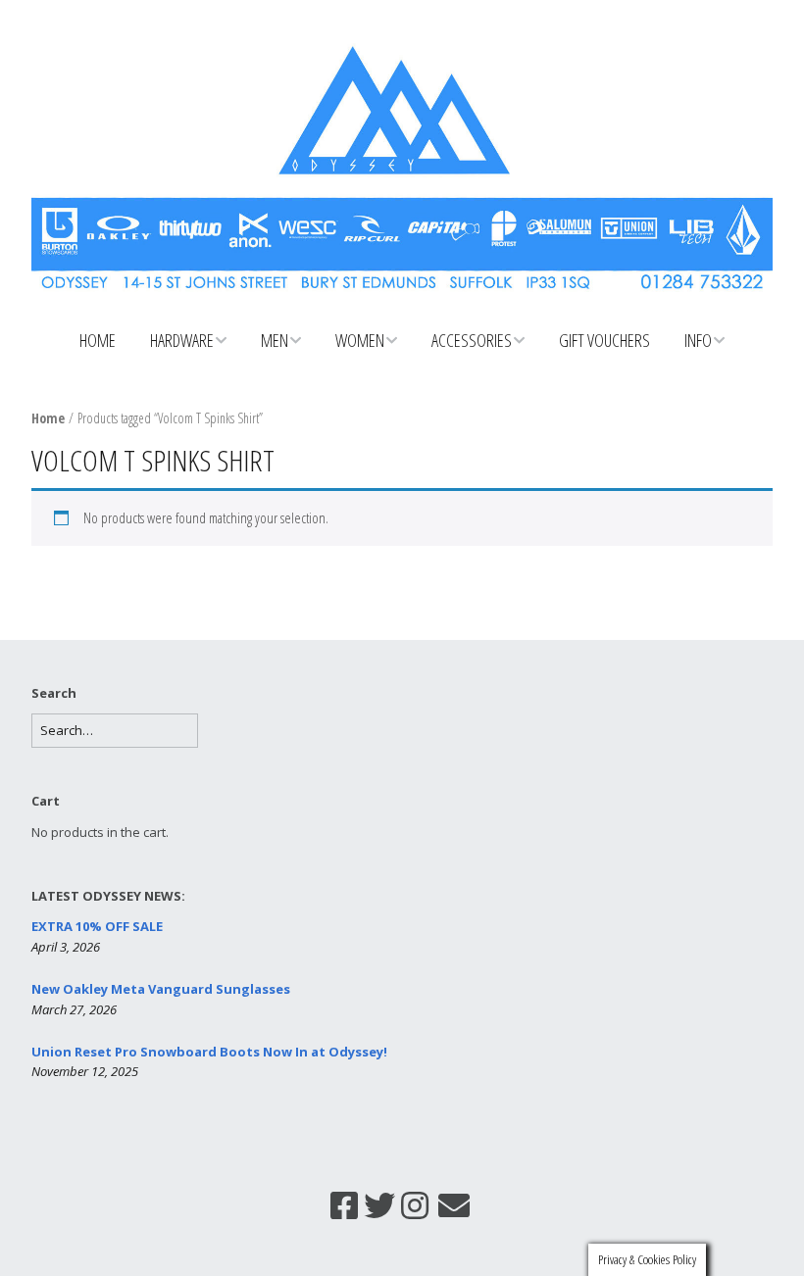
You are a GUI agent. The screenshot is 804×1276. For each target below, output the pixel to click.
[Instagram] (414, 1205)
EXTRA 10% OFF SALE (97, 926)
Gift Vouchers (604, 340)
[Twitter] (379, 1205)
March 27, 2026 (74, 1009)
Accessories (471, 340)
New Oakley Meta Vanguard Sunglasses (160, 989)
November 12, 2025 (84, 1071)
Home (97, 340)
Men (274, 340)
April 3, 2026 (65, 947)
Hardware (182, 340)
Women (359, 340)
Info (698, 340)
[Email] (454, 1205)
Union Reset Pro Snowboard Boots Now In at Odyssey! (209, 1051)
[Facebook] (344, 1205)
